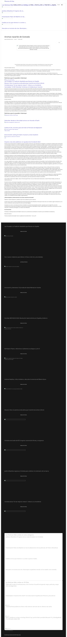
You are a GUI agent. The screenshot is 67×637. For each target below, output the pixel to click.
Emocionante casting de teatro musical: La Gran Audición (21, 135)
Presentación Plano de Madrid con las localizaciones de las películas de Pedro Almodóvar (31, 548)
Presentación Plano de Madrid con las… (13, 17)
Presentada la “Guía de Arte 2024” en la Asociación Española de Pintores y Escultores (30, 596)
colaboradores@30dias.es (9, 630)
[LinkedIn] (62, 42)
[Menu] (62, 4)
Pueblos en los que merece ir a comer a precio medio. (21, 558)
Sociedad (19, 4)
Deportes (31, 4)
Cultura (41, 4)
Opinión (58, 4)
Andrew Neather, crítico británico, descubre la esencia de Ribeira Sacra (25, 379)
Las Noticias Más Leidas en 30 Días (17, 582)
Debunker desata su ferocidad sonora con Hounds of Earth (21, 120)
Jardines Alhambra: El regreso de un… (13, 11)
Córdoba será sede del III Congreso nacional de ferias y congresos (24, 440)
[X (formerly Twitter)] (59, 42)
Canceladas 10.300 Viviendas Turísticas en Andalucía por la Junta (23, 87)
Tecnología (54, 4)
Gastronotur (25, 4)
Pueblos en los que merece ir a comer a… (14, 22)
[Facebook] (57, 42)
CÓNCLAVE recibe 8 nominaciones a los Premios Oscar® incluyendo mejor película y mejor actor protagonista (32, 585)
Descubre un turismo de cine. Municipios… (14, 28)
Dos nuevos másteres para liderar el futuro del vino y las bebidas (23, 257)
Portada (15, 4)
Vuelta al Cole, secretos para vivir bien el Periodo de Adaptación (23, 127)
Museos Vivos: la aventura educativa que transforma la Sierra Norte (24, 83)
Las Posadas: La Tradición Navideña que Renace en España (21, 81)
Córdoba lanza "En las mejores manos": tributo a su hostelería (22, 85)
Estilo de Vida (47, 4)
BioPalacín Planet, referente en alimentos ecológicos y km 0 (22, 349)
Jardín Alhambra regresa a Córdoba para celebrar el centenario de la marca (26, 471)
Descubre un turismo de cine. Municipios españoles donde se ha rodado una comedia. (31, 569)
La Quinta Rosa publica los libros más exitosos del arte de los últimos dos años (28, 606)
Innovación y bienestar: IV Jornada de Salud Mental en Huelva (22, 287)
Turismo (15, 39)
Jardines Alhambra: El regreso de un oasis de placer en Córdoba (24, 537)
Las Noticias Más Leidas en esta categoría (19, 535)
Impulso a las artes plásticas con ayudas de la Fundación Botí (22, 142)
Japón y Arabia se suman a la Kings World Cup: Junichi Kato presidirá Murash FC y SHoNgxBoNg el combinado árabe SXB (33, 618)
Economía (37, 4)
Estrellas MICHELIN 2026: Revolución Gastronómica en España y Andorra (25, 318)
